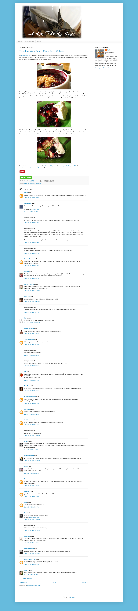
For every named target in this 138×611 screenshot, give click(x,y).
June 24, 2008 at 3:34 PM (31, 380)
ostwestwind (28, 203)
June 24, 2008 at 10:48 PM (32, 435)
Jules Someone (29, 339)
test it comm (28, 420)
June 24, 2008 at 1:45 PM (31, 344)
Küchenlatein (35, 209)
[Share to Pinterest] (53, 181)
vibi (25, 371)
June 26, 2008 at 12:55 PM (32, 530)
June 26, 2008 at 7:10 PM (31, 543)
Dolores (26, 479)
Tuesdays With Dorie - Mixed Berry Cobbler (41, 51)
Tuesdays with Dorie (26, 55)
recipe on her (64, 165)
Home (20, 41)
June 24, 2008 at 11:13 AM (32, 301)
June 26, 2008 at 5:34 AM (31, 507)
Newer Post (23, 582)
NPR (75, 165)
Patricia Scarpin (29, 455)
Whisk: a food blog (34, 517)
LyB (108, 50)
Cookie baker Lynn (30, 559)
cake (25, 183)
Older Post (85, 582)
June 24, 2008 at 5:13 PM (31, 391)
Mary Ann (27, 296)
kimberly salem (29, 284)
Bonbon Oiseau (29, 548)
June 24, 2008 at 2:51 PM (31, 366)
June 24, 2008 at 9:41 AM (31, 242)
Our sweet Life (48, 165)
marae (26, 466)
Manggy (26, 271)
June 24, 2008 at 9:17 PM (31, 425)
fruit (29, 183)
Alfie (25, 502)
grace (26, 441)
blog (69, 165)
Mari (25, 318)
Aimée (26, 570)
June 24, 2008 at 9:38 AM (31, 212)
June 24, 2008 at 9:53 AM (31, 266)
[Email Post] (41, 180)
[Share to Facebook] (51, 181)
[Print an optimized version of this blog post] (26, 178)
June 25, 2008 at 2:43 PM (31, 485)
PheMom (27, 386)
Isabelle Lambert (29, 259)
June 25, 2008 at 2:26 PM (31, 473)
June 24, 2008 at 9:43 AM (31, 253)
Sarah (26, 193)
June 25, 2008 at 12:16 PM (32, 460)
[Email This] (45, 181)
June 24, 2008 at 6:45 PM (31, 403)
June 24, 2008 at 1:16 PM (31, 333)
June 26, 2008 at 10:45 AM (32, 519)
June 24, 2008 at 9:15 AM (31, 197)
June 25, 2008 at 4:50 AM (31, 450)
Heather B (27, 491)
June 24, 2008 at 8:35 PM (31, 414)
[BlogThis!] (47, 181)
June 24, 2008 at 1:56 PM (31, 355)
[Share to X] (49, 181)
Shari (25, 513)
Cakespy (27, 536)
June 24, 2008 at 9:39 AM (31, 223)
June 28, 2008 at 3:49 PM (31, 564)
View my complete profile (102, 68)
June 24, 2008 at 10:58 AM (32, 291)
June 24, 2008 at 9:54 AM (31, 278)
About (39, 41)
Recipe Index (29, 41)
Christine (27, 409)
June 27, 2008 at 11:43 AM (32, 553)
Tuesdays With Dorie (35, 183)
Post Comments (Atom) (34, 585)
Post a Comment (27, 579)
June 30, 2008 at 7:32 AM (31, 575)
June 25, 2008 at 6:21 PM (31, 496)
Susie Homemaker (30, 396)
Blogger (72, 597)
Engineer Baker (29, 328)
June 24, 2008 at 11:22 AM (32, 312)
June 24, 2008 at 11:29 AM (32, 323)
